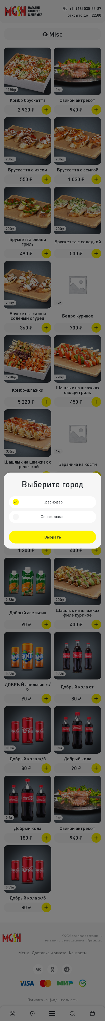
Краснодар (53, 501)
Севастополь (52, 516)
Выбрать (52, 536)
